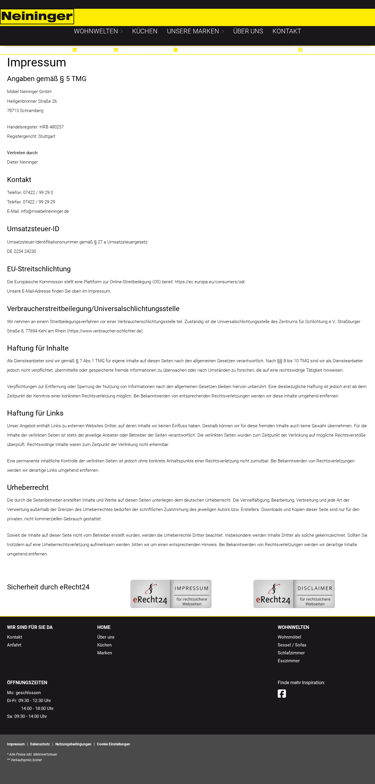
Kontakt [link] (14, 637)
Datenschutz (40, 744)
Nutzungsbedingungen (73, 744)
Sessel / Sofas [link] (292, 645)
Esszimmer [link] (289, 660)
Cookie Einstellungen (113, 744)
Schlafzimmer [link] (291, 653)
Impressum (16, 744)
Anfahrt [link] (14, 645)
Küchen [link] (104, 645)
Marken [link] (104, 653)
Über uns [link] (106, 637)
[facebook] (282, 693)
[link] (96, 31)
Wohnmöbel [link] (289, 637)
